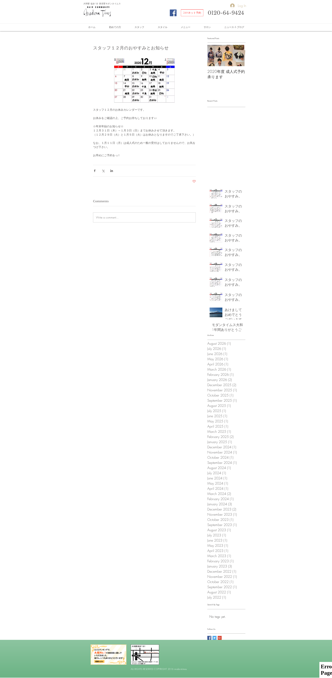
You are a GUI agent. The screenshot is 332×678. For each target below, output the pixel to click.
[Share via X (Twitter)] (103, 170)
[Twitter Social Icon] (214, 638)
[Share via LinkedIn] (111, 170)
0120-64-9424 (226, 13)
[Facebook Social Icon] (173, 12)
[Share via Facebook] (94, 170)
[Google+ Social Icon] (220, 638)
